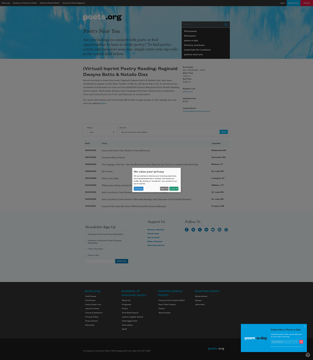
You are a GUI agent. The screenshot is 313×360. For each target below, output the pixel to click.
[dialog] (156, 180)
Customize (138, 189)
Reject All (164, 189)
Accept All (174, 189)
